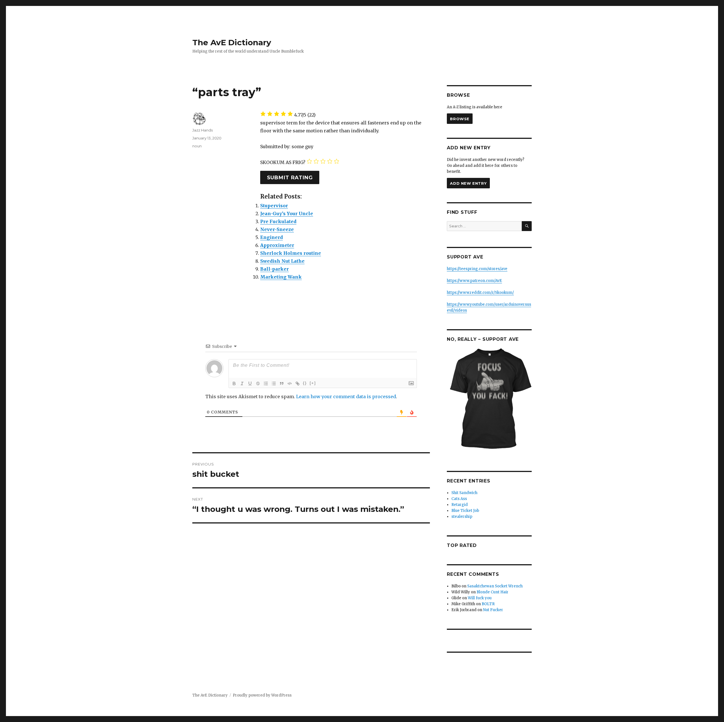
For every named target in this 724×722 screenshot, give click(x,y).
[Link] (297, 383)
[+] (313, 383)
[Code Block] (290, 383)
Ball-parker (274, 269)
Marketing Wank (281, 277)
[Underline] (250, 383)
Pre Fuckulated (278, 221)
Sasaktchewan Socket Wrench (495, 586)
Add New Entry (468, 183)
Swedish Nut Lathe (282, 261)
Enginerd (271, 237)
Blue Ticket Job (465, 510)
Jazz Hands (202, 130)
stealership (461, 516)
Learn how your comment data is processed (346, 396)
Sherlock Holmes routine (290, 253)
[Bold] (234, 383)
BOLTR (488, 604)
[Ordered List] (266, 383)
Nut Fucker (493, 609)
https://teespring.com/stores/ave (477, 268)
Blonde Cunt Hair (492, 592)
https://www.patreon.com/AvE (474, 280)
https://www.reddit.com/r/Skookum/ (480, 292)
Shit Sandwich (464, 492)
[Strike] (258, 383)
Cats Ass (459, 498)
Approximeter (277, 245)
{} (305, 383)
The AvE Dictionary (231, 42)
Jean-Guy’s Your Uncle (286, 213)
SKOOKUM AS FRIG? (282, 162)
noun (197, 146)
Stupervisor (274, 205)
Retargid (459, 504)
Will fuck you (480, 598)
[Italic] (242, 383)
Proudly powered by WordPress (262, 695)
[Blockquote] (282, 383)
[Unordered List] (274, 383)
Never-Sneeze (277, 229)
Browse (459, 119)
